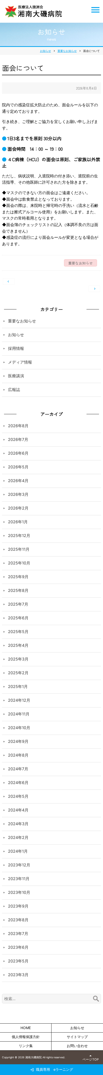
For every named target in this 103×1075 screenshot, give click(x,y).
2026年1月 (18, 521)
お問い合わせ (77, 1046)
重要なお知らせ (22, 320)
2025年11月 (19, 549)
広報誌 (14, 389)
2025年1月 (18, 686)
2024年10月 (19, 727)
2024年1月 (18, 851)
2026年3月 (18, 494)
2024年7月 (18, 768)
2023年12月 (19, 864)
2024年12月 (19, 700)
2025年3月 (18, 659)
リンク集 (26, 1046)
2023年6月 (18, 947)
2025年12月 (19, 535)
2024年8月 (18, 755)
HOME (25, 1028)
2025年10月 (19, 562)
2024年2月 (18, 837)
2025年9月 (18, 576)
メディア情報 (20, 362)
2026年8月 (18, 425)
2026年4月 (18, 480)
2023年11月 (19, 878)
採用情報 (16, 348)
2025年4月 (18, 645)
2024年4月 (18, 809)
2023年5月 (18, 960)
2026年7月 (18, 439)
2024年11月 (19, 713)
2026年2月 (18, 508)
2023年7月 (18, 933)
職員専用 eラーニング (54, 1069)
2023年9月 (18, 906)
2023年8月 (18, 919)
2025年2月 (18, 672)
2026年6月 (18, 453)
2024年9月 (18, 741)
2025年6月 (18, 617)
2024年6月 (18, 782)
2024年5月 (18, 796)
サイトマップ (77, 1037)
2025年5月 (18, 631)
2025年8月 (18, 590)
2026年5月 (18, 466)
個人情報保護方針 (26, 1037)
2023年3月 (18, 974)
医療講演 (16, 375)
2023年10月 (19, 892)
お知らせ (16, 334)
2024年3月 (18, 823)
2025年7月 (18, 604)
